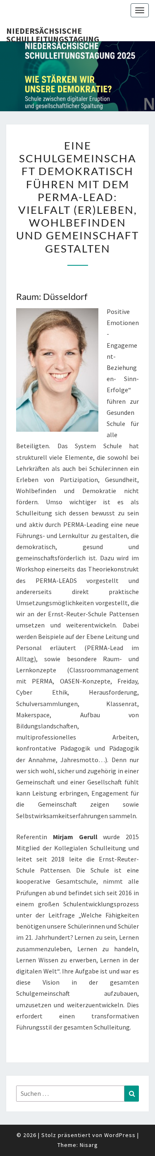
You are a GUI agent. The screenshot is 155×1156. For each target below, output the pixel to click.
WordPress (120, 1135)
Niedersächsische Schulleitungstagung (52, 33)
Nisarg (89, 1145)
